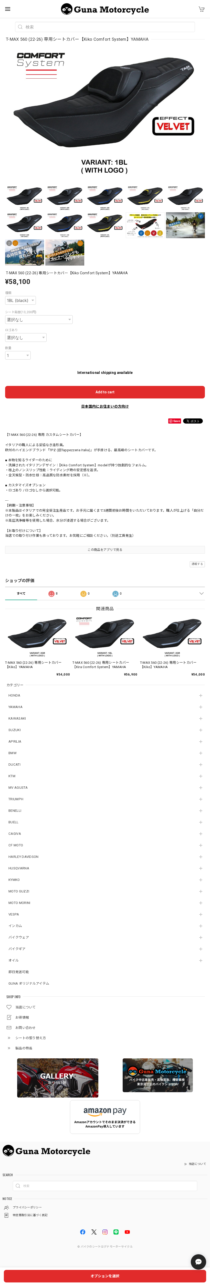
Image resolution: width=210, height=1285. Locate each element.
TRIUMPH (15, 799)
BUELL (13, 822)
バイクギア (17, 949)
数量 (8, 348)
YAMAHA (15, 707)
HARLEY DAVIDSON (23, 857)
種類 (8, 293)
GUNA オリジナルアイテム (28, 983)
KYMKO (14, 880)
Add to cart (105, 392)
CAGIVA (14, 834)
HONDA (14, 695)
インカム (15, 926)
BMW (12, 753)
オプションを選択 (105, 1276)
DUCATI (14, 764)
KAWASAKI (17, 718)
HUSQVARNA (18, 868)
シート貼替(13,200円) (20, 312)
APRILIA (14, 741)
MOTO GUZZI (18, 891)
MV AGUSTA (18, 787)
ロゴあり (11, 330)
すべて (21, 593)
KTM (11, 776)
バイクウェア (18, 937)
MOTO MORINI (19, 903)
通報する (197, 564)
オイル (13, 960)
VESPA (13, 914)
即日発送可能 (18, 972)
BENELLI (14, 811)
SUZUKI (14, 730)
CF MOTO (15, 845)
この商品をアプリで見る (105, 550)
